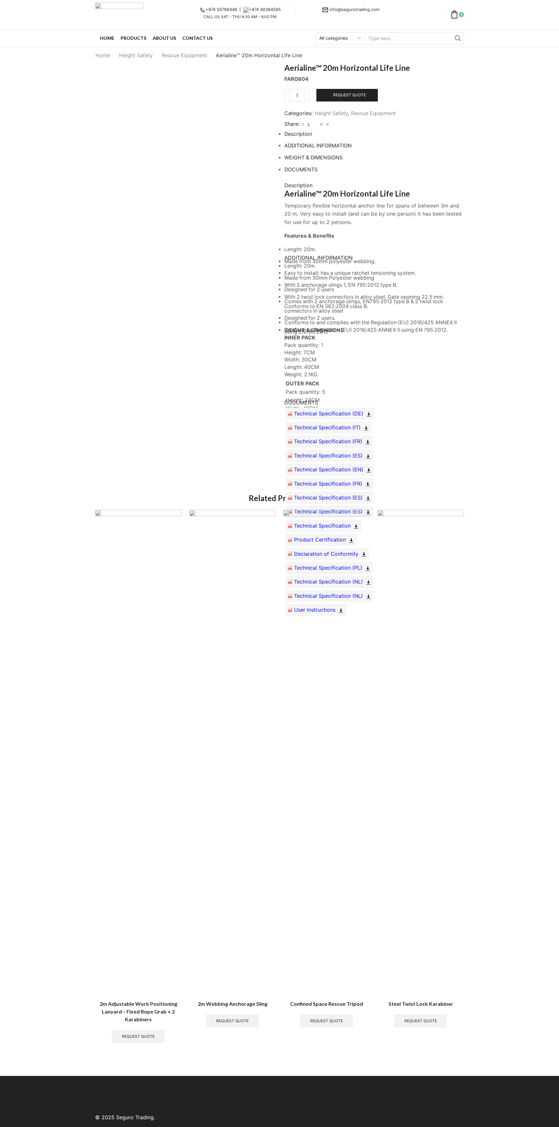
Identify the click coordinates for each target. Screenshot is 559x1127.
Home (107, 38)
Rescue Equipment (184, 55)
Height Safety (136, 55)
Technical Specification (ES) (328, 455)
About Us (164, 38)
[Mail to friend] (315, 124)
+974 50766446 (221, 9)
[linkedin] (321, 124)
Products (133, 38)
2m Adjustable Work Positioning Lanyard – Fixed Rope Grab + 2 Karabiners (138, 1011)
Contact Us (197, 38)
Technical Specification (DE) (328, 413)
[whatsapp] (326, 124)
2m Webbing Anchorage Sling (233, 1004)
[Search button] (458, 38)
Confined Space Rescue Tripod (326, 1004)
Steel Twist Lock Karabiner (421, 1004)
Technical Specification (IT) (327, 427)
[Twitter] (303, 124)
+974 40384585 (265, 9)
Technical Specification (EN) (328, 469)
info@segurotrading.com (354, 9)
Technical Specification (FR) (328, 441)
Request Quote (349, 94)
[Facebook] (309, 124)
